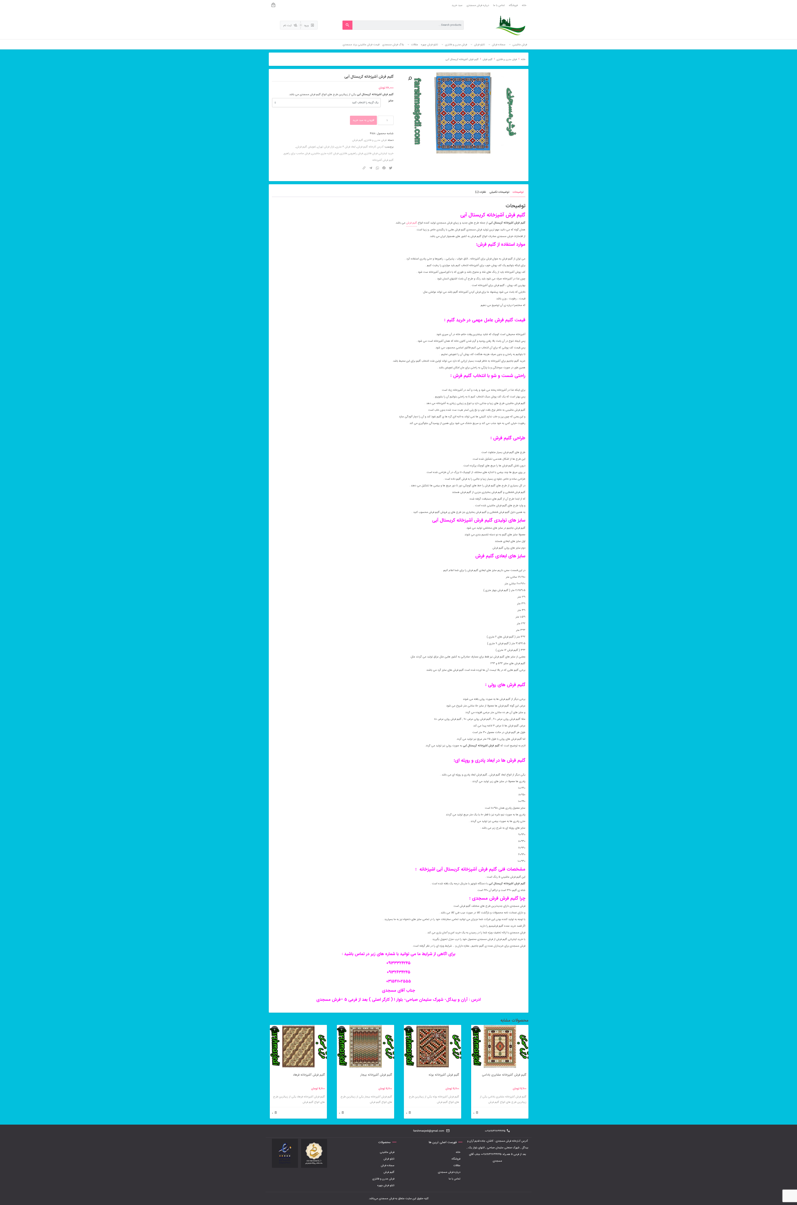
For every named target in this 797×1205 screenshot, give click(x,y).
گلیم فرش (487, 59)
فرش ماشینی (387, 1152)
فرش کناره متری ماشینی (325, 153)
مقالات (456, 1165)
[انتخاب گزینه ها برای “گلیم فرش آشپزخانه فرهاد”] (274, 1029)
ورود (306, 25)
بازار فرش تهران (325, 147)
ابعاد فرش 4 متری (346, 147)
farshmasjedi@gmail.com (428, 1131)
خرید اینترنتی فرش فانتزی (379, 153)
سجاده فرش (387, 1165)
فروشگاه (513, 5)
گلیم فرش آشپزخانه (383, 160)
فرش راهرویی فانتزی (351, 153)
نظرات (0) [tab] (480, 192)
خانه (524, 5)
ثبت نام (287, 25)
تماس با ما (499, 5)
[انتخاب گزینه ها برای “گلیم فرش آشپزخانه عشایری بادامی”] (476, 1029)
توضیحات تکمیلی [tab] (499, 192)
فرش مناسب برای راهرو (297, 153)
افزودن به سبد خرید (363, 120)
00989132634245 (495, 1131)
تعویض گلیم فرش (306, 147)
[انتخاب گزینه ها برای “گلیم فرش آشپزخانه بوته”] (408, 1029)
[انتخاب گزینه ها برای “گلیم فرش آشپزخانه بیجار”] (341, 1029)
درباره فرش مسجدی (478, 5)
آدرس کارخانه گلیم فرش (370, 147)
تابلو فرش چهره (385, 1185)
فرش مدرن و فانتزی (506, 59)
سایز (391, 100)
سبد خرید (457, 5)
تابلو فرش (389, 1159)
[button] (410, 78)
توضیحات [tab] (518, 192)
